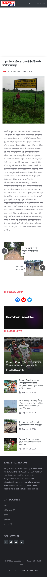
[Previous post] (4, 251)
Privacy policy (32, 570)
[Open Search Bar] (30, 4)
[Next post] (42, 267)
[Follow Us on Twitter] (11, 542)
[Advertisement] (23, 32)
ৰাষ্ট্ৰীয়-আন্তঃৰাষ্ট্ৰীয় (10, 510)
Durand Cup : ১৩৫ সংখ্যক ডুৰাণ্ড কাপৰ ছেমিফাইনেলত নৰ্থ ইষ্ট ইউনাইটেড (30, 442)
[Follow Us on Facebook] (6, 542)
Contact (22, 570)
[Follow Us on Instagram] (16, 542)
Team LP (23, 564)
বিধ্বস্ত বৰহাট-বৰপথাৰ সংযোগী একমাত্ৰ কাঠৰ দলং (29, 251)
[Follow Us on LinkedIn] (22, 542)
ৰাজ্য (5, 505)
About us (12, 570)
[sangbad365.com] (8, 4)
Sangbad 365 (15, 71)
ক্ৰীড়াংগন (7, 519)
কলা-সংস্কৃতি (8, 524)
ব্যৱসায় (6, 515)
